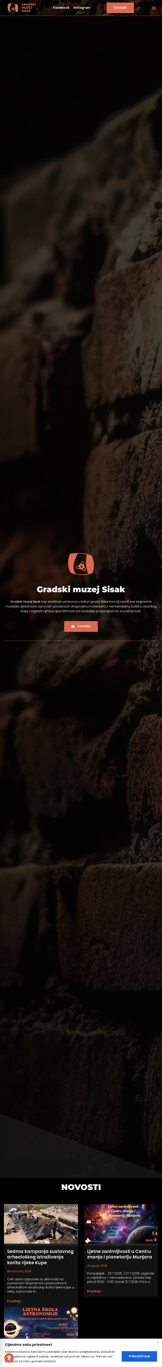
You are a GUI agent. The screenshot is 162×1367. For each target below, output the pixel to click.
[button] (154, 8)
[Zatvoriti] (157, 1342)
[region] (81, 1353)
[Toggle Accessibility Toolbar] (9, 1358)
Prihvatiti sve (139, 1356)
